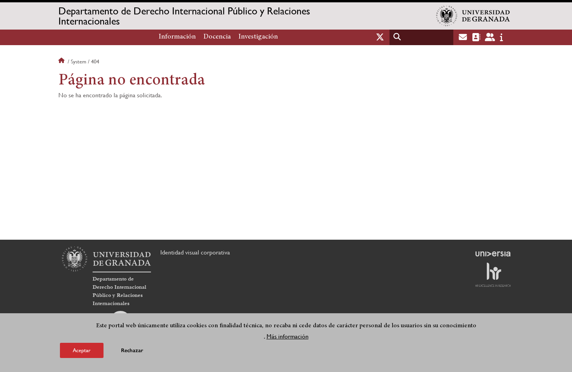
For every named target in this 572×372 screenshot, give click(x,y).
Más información (288, 336)
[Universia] (493, 253)
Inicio (62, 61)
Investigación (258, 36)
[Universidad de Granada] (473, 15)
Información (177, 36)
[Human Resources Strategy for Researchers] (493, 275)
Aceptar (82, 350)
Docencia (217, 36)
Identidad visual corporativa (195, 252)
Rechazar (132, 350)
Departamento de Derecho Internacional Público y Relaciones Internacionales (184, 16)
